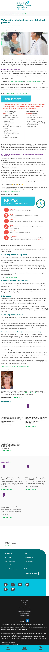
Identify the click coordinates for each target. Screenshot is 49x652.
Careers (26, 553)
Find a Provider (8, 553)
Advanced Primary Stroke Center (29, 392)
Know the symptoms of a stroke (12, 191)
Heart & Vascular (16, 26)
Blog (25, 13)
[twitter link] (13, 584)
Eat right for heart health (11, 277)
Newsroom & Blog (28, 557)
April (33, 13)
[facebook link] (6, 584)
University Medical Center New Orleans (13, 13)
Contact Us (27, 565)
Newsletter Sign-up (31, 573)
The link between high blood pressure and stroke (16, 93)
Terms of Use (24, 604)
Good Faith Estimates (24, 613)
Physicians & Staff (28, 561)
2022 (29, 13)
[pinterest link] (6, 589)
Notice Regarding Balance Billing (24, 611)
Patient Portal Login (10, 561)
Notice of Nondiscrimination (24, 607)
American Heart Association (16, 81)
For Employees (28, 568)
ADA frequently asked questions (8, 642)
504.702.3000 (8, 545)
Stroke (9, 26)
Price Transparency (24, 615)
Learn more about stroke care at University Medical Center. (15, 366)
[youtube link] (20, 584)
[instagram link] (13, 589)
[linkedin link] (27, 584)
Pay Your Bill (8, 565)
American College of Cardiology (34, 81)
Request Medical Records (11, 568)
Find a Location (9, 557)
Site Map (24, 602)
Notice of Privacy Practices (24, 609)
